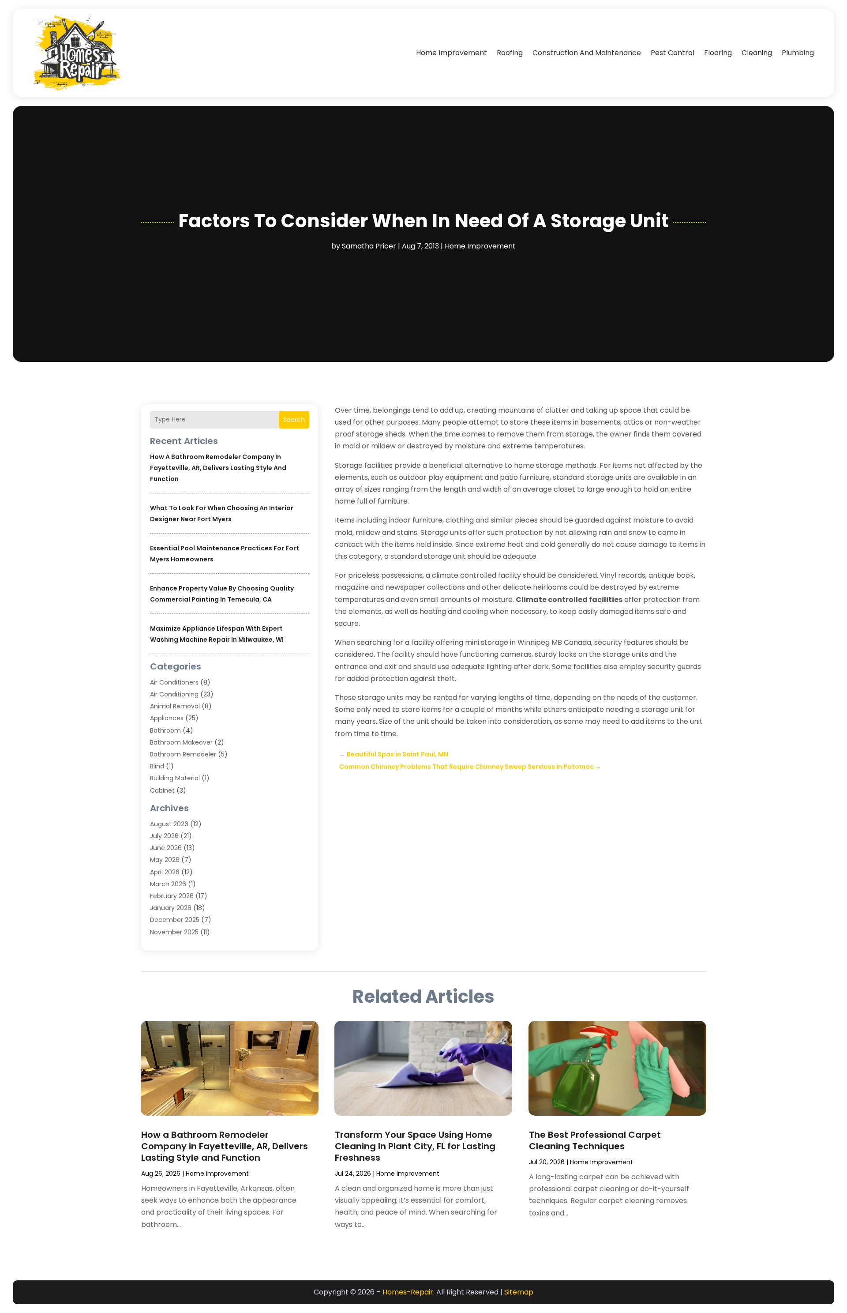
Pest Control (672, 53)
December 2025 (174, 919)
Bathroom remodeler (183, 754)
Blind (157, 766)
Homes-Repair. (408, 1292)
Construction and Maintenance (586, 53)
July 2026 (164, 835)
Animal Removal (175, 706)
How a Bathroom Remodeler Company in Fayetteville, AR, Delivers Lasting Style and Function (218, 467)
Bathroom (165, 730)
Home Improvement (451, 53)
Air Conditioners (174, 682)
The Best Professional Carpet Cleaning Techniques (595, 1140)
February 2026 (172, 896)
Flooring (718, 53)
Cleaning (757, 53)
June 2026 (166, 847)
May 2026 (165, 859)
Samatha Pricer (369, 246)
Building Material (175, 778)
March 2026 (168, 884)
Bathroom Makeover (181, 742)
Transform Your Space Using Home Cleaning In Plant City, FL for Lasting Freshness (415, 1146)
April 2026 (165, 872)
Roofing (510, 53)
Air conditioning (174, 694)
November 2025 (174, 932)
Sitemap (518, 1292)
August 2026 (169, 824)
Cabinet (162, 790)
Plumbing (798, 53)
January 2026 (170, 907)
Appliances (167, 718)
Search (294, 419)
